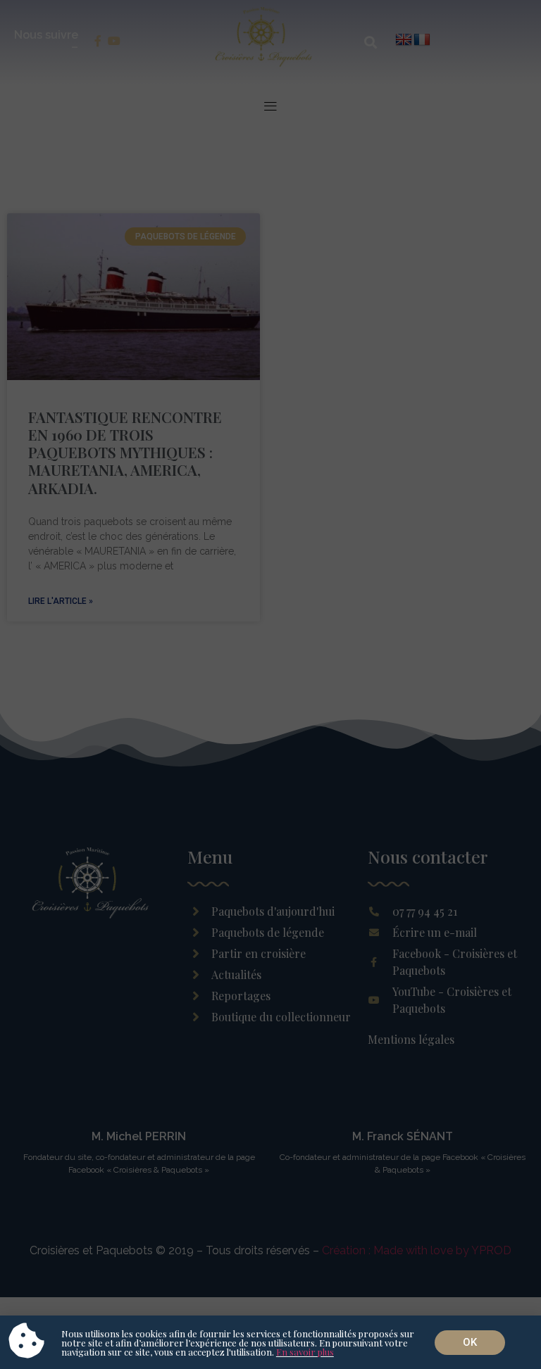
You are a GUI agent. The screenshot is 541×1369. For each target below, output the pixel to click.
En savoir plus (305, 1352)
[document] (270, 684)
